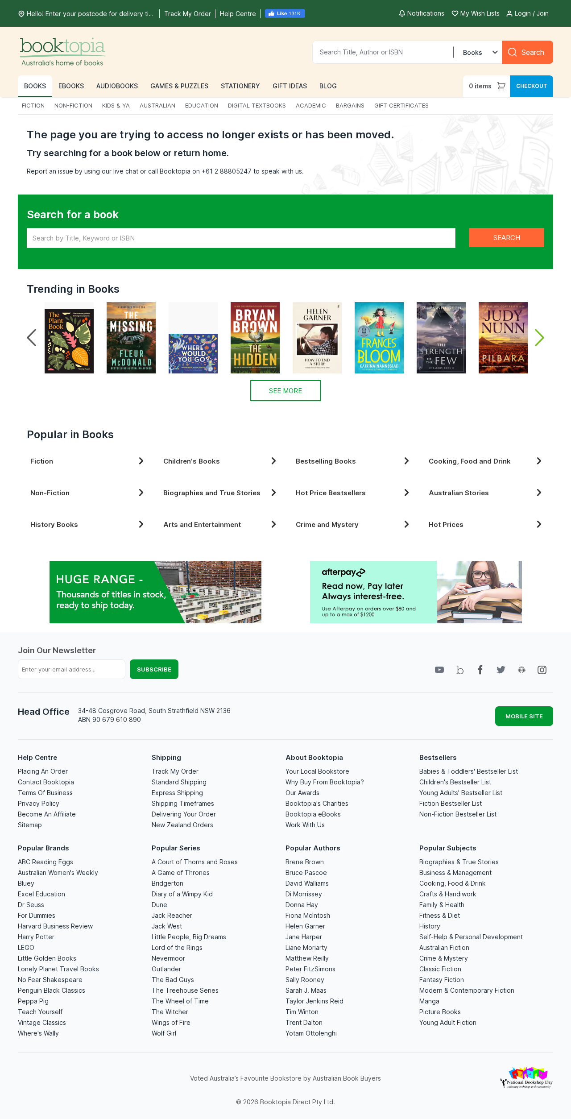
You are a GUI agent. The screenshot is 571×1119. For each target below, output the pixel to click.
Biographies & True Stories (459, 862)
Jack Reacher (172, 915)
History (429, 926)
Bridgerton (167, 883)
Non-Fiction (50, 493)
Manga (429, 1001)
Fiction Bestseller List (450, 803)
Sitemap (30, 825)
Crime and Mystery (327, 524)
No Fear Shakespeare (50, 979)
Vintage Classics (42, 1022)
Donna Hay (302, 904)
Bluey (26, 883)
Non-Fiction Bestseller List (458, 814)
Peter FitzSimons (310, 969)
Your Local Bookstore (317, 771)
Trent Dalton (304, 1022)
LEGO (26, 947)
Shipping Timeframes (183, 803)
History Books (54, 524)
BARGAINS (350, 105)
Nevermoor (168, 958)
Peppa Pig (33, 1001)
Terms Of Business (45, 792)
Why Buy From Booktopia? (325, 782)
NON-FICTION (73, 105)
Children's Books (191, 461)
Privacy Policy (38, 803)
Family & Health (441, 904)
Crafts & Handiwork (447, 894)
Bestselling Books (326, 461)
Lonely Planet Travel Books (58, 969)
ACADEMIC (311, 105)
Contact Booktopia (46, 782)
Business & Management (455, 872)
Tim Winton (302, 1011)
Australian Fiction (444, 947)
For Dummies (36, 915)
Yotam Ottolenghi (311, 1033)
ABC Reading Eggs (45, 862)
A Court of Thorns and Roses (195, 862)
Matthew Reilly (307, 958)
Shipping (166, 757)
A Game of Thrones (181, 872)
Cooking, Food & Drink (452, 883)
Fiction (41, 461)
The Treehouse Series (185, 990)
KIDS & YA (116, 105)
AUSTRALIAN (157, 105)
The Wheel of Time (180, 1001)
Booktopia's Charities (317, 803)
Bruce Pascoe (306, 872)
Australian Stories (459, 493)
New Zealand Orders (182, 825)
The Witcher (170, 1011)
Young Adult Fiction (447, 1022)
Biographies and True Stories (212, 493)
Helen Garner (305, 926)
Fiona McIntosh (308, 915)
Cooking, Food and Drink (470, 461)
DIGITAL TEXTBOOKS (257, 105)
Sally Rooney (305, 979)
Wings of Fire (171, 1022)
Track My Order (175, 771)
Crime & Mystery (443, 958)
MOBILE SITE (524, 716)
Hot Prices (446, 524)
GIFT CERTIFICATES (401, 105)
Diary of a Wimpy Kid (182, 894)
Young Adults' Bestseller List (460, 792)
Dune (159, 904)
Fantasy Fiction (441, 979)
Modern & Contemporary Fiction (466, 990)
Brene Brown (305, 862)
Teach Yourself (40, 1011)
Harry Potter (36, 937)
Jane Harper (304, 937)
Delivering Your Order (184, 814)
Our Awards (302, 792)
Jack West (167, 926)
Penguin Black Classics (51, 990)
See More (285, 390)
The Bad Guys (173, 979)
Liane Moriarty (306, 947)
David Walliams (307, 883)
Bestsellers (438, 757)
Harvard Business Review (55, 926)
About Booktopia (314, 757)
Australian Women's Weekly (58, 872)
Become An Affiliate (47, 814)
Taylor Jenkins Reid (314, 1001)
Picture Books (440, 1011)
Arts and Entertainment (202, 524)
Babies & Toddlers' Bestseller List (468, 771)
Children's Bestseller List (455, 782)
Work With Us (305, 825)
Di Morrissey (304, 894)
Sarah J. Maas (306, 990)
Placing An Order (43, 771)
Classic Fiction (440, 969)
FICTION (33, 105)
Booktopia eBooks (313, 814)
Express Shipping (177, 792)
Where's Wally (38, 1033)
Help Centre (37, 757)
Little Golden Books (47, 958)
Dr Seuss (31, 904)
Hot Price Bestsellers (331, 493)
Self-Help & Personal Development (471, 937)
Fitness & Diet (439, 915)
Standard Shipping (179, 782)
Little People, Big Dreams (189, 937)
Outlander (166, 969)
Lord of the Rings (177, 947)
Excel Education (41, 894)
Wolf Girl (164, 1033)
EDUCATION (201, 105)
